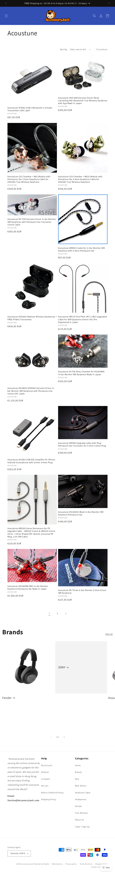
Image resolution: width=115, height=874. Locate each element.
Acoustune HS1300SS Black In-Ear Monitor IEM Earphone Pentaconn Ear (80, 513)
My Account (46, 765)
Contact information (99, 867)
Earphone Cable (82, 792)
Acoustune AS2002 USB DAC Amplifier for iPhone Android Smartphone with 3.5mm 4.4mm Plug (31, 461)
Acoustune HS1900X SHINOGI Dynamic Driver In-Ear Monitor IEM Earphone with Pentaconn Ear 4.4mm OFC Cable (31, 391)
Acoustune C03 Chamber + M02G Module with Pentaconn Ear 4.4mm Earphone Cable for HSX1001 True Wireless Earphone (80, 179)
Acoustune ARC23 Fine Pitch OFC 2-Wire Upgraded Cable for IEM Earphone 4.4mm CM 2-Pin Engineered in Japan (82, 319)
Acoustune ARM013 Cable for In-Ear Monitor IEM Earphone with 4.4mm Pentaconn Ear (81, 249)
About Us (79, 819)
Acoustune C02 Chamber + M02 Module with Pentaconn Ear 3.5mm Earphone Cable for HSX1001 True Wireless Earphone (28, 179)
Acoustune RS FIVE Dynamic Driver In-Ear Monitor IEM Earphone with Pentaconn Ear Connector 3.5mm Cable (31, 222)
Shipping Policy (48, 799)
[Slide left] (51, 737)
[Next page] (65, 613)
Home (78, 765)
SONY (61, 667)
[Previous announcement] (6, 3)
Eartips (78, 806)
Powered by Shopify (41, 864)
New (77, 779)
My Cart (44, 785)
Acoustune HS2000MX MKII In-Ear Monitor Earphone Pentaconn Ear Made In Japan (27, 587)
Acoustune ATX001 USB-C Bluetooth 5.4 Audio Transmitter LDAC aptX (29, 109)
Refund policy (57, 864)
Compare (45, 779)
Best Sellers (80, 785)
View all (109, 634)
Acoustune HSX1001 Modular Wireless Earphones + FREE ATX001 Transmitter (32, 318)
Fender (7, 698)
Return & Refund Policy (52, 792)
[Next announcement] (109, 3)
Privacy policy (71, 864)
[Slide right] (64, 737)
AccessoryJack (27, 864)
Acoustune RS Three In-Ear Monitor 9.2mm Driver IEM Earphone (82, 591)
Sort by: (63, 49)
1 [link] (49, 613)
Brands (78, 772)
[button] (6, 15)
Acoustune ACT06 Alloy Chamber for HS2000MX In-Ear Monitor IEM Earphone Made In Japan (81, 373)
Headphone (80, 799)
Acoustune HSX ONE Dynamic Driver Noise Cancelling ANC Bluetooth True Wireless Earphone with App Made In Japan (82, 100)
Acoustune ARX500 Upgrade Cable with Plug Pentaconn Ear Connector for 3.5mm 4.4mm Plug (82, 444)
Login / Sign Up (82, 826)
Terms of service (86, 864)
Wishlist (45, 772)
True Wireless (81, 813)
